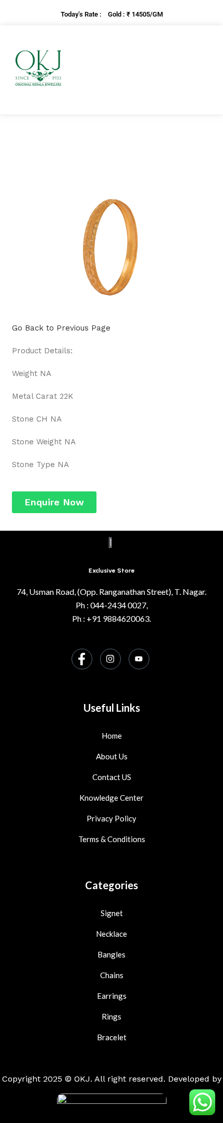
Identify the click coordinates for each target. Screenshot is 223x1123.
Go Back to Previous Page (61, 328)
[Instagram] (110, 659)
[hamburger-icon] (189, 69)
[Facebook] (82, 659)
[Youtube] (139, 659)
